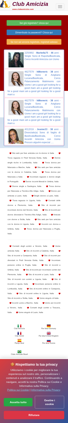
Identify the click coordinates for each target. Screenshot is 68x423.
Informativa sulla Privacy (45, 389)
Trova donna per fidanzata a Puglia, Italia (34, 231)
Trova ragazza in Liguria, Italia (26, 200)
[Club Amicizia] (5, 3)
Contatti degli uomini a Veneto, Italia (29, 246)
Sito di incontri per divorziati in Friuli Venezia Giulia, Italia (34, 257)
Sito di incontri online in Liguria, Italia (36, 293)
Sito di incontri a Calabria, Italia (40, 251)
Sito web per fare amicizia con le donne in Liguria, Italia (34, 221)
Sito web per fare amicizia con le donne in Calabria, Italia (34, 169)
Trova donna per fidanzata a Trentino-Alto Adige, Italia (34, 188)
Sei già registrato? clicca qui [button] (34, 22)
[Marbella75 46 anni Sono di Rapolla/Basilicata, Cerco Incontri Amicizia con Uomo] (16, 59)
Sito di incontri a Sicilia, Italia (20, 298)
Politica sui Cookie (18, 389)
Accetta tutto (18, 402)
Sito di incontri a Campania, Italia (22, 255)
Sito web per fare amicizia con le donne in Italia (32, 153)
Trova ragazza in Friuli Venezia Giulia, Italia (27, 158)
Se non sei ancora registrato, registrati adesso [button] (34, 41)
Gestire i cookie (49, 402)
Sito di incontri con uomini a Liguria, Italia (27, 279)
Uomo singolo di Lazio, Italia (30, 312)
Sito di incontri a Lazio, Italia (41, 274)
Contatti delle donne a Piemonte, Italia (34, 202)
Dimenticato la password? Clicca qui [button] (34, 32)
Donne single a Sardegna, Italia (26, 186)
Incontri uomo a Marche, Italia (24, 303)
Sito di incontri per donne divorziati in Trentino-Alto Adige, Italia (34, 212)
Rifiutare (34, 415)
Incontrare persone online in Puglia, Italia (34, 262)
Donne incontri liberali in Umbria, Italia (42, 181)
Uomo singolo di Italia (49, 298)
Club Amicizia (30, 4)
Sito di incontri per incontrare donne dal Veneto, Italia (34, 207)
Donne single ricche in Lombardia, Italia (34, 160)
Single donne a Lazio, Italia (46, 196)
